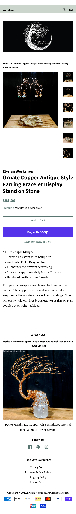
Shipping (8, 208)
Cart (70, 10)
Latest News (38, 335)
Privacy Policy (38, 467)
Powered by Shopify (58, 492)
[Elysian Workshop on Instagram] (46, 447)
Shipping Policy (38, 477)
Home (6, 63)
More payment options (38, 241)
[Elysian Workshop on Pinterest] (38, 447)
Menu (10, 10)
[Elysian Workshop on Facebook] (30, 447)
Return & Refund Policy (38, 472)
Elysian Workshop (36, 492)
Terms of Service (38, 482)
